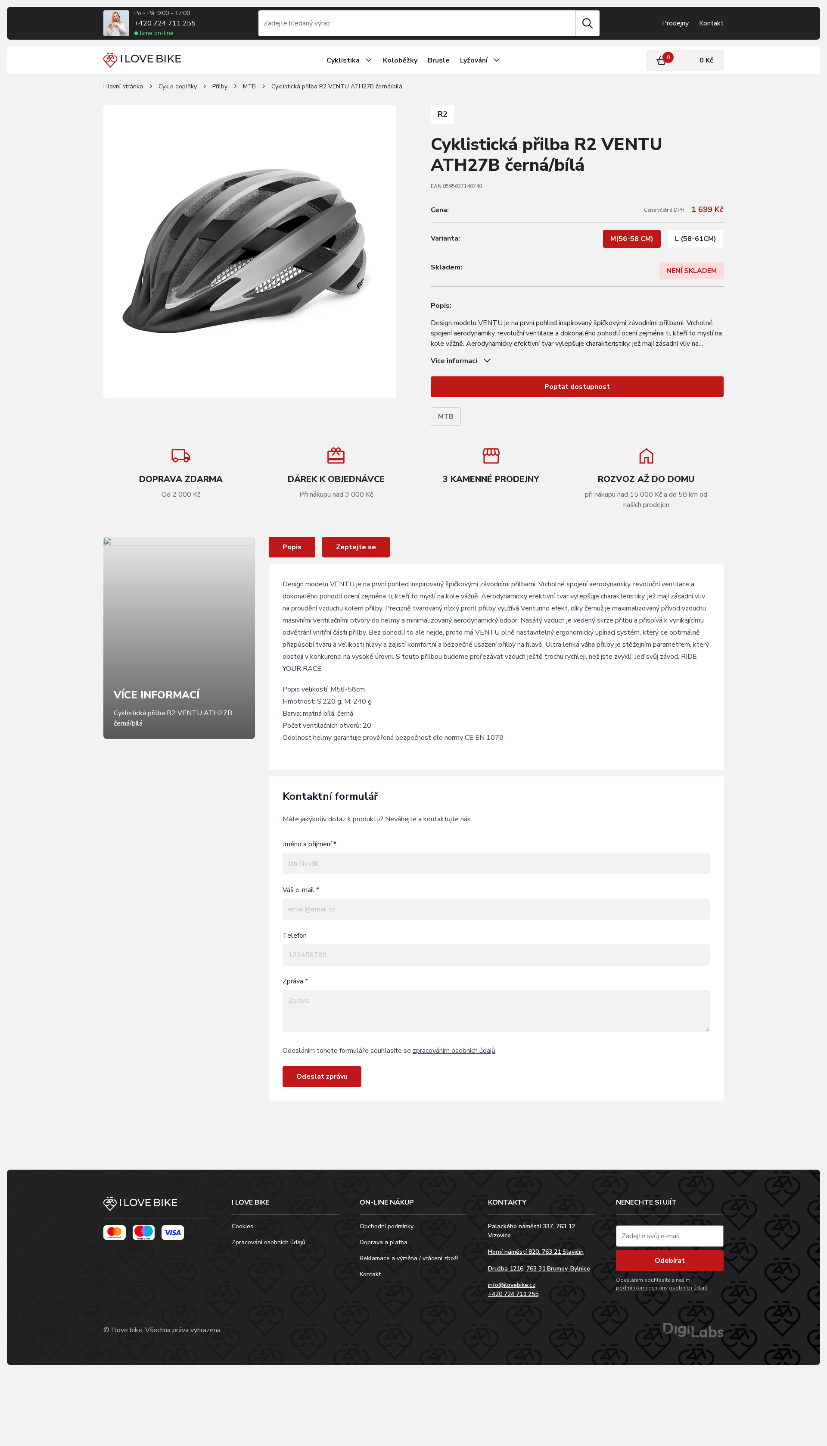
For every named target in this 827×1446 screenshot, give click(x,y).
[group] (336, 472)
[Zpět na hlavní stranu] (157, 1207)
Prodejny (675, 23)
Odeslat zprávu (322, 1076)
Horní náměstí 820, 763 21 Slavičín (536, 1252)
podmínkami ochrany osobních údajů (661, 1287)
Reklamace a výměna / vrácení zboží (409, 1258)
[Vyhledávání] (416, 23)
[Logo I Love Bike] (142, 60)
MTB (249, 86)
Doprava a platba (383, 1242)
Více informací (454, 361)
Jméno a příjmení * (309, 844)
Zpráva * (295, 981)
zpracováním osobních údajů (454, 1050)
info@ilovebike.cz (511, 1285)
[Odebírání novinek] (670, 1236)
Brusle (439, 60)
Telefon (295, 935)
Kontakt (711, 23)
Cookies (242, 1226)
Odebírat (670, 1260)
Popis (292, 547)
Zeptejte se (356, 547)
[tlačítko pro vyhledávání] (587, 23)
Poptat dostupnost (577, 386)
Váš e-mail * (301, 890)
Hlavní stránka (123, 86)
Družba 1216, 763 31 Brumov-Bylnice (539, 1268)
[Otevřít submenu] (369, 60)
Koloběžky (400, 60)
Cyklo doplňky (178, 86)
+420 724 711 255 (165, 23)
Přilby (219, 86)
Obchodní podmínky (387, 1226)
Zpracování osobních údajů (268, 1242)
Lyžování (474, 60)
